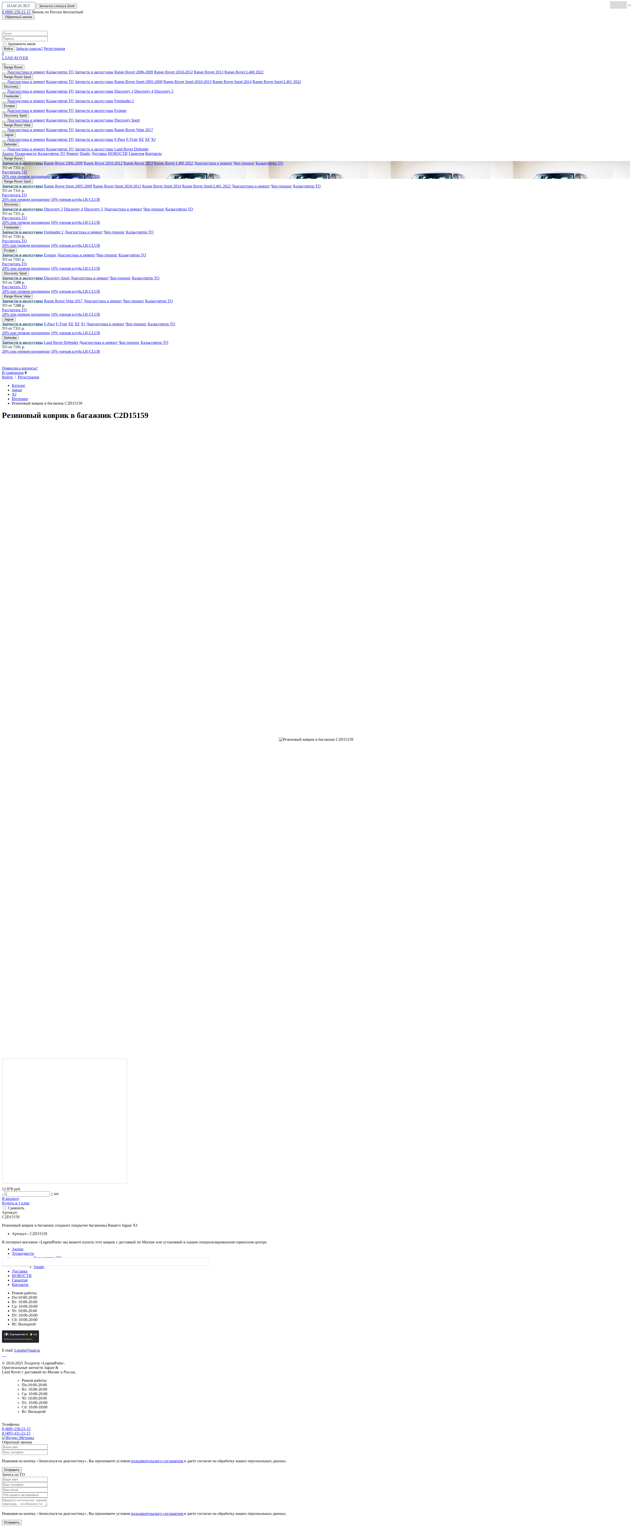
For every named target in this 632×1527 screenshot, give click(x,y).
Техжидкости (26, 153)
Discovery (11, 86)
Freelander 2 (124, 101)
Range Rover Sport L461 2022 (277, 82)
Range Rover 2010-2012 (173, 72)
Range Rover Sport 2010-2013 (187, 82)
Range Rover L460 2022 (243, 72)
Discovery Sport (15, 115)
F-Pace (119, 139)
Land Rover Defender (131, 149)
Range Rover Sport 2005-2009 (138, 82)
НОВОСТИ (118, 153)
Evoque (9, 106)
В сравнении (13, 373)
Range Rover (13, 67)
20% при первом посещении (26, 176)
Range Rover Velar (17, 125)
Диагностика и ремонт (26, 72)
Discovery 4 (143, 91)
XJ (153, 139)
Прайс (85, 153)
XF (147, 139)
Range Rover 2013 (208, 72)
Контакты (153, 153)
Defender (10, 144)
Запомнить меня (21, 44)
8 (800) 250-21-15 (16, 12)
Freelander (11, 96)
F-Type (132, 139)
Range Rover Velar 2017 (133, 130)
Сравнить (16, 1208)
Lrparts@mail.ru (27, 1350)
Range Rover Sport (17, 77)
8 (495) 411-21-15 (16, 1433)
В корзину (10, 1199)
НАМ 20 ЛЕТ (18, 6)
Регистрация (54, 48)
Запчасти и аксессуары (94, 72)
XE (141, 139)
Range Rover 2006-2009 (133, 72)
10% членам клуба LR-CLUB (75, 176)
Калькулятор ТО (60, 72)
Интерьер (20, 399)
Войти (8, 49)
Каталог (18, 385)
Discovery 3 (123, 91)
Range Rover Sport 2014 (232, 82)
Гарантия (136, 153)
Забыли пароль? (29, 48)
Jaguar (9, 135)
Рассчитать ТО (14, 172)
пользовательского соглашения (157, 1461)
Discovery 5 (163, 91)
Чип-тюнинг (244, 163)
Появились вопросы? (20, 368)
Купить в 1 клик (15, 1203)
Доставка (99, 153)
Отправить (12, 1470)
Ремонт (72, 153)
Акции (8, 153)
